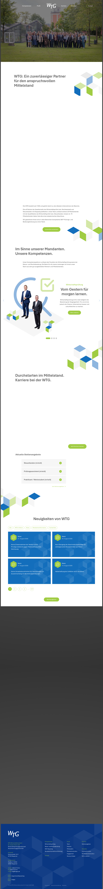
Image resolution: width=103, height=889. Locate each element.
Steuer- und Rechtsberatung (52, 846)
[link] (51, 306)
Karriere (63, 6)
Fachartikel (52, 528)
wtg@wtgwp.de (16, 871)
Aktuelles (74, 6)
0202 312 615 (13, 869)
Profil (68, 841)
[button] (48, 338)
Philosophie (70, 849)
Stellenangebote (86, 844)
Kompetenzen (48, 841)
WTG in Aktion (19, 528)
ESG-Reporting (49, 849)
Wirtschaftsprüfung (50, 844)
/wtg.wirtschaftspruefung (17, 876)
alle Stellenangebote (58, 486)
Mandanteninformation (39, 528)
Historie (69, 846)
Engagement (70, 853)
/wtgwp (13, 879)
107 (32, 589)
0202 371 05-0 (16, 868)
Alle (10, 528)
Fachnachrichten (86, 851)
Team (68, 844)
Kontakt (90, 6)
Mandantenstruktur (72, 851)
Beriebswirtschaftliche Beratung (53, 851)
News (27, 528)
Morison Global (71, 856)
